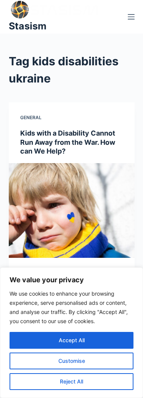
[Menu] (131, 16)
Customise (71, 361)
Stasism (28, 26)
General (31, 117)
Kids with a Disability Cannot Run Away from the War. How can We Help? (67, 142)
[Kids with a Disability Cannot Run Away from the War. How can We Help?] (72, 210)
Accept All (72, 340)
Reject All (71, 381)
